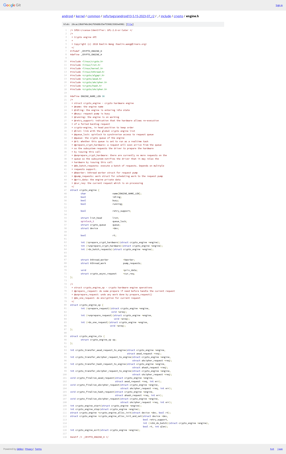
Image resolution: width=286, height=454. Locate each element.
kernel (80, 16)
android (67, 16)
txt (272, 448)
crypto (178, 16)
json (280, 448)
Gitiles (20, 449)
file (129, 24)
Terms (38, 449)
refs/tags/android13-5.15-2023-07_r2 (128, 16)
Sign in (279, 5)
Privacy (29, 449)
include (166, 16)
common (94, 16)
